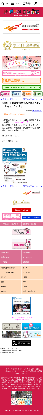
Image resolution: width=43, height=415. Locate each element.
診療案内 (26, 262)
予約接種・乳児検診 (30, 224)
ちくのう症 (26, 272)
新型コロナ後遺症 (29, 291)
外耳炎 (25, 277)
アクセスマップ (23, 371)
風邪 (24, 282)
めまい (3, 286)
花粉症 (3, 277)
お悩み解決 (26, 252)
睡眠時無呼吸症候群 (8, 268)
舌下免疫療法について (10, 99)
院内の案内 (5, 252)
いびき (25, 286)
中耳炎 (25, 268)
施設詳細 (33, 371)
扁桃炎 (3, 291)
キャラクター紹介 (28, 369)
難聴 (2, 282)
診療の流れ (5, 257)
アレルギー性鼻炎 (7, 272)
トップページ (7, 369)
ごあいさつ (17, 369)
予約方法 (4, 262)
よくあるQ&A (27, 257)
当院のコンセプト (10, 371)
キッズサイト (23, 373)
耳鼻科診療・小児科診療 (9, 224)
